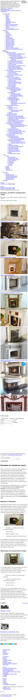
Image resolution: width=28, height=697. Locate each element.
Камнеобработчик (20, 418)
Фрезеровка (5, 672)
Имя (1, 419)
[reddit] (16, 644)
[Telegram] (7, 644)
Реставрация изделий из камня (10, 674)
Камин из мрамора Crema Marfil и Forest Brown (11, 292)
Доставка (5, 661)
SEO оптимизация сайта (6, 695)
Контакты (5, 180)
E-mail (14, 421)
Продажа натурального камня (9, 668)
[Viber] (10, 644)
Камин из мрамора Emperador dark (8, 239)
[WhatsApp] (8, 644)
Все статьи (25, 603)
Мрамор (5, 678)
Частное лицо (5, 418)
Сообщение (15, 422)
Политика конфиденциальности (7, 9)
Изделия (5, 650)
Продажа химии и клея (8, 670)
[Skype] (12, 644)
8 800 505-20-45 (4, 183)
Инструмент (6, 653)
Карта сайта (5, 664)
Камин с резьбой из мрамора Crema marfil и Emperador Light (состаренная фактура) (14, 361)
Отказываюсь (24, 2)
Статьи (4, 657)
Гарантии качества (7, 660)
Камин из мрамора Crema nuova (8, 221)
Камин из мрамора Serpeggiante (7, 274)
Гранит (4, 679)
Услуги (4, 667)
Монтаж (5, 676)
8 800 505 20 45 (6, 687)
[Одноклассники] (3, 644)
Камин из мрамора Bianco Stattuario (8, 257)
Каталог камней (6, 649)
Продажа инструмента (8, 669)
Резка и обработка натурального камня (11, 671)
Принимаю (24, 1)
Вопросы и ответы (7, 662)
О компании (6, 656)
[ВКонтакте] (1, 644)
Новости (5, 658)
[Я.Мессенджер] (5, 644)
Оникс (4, 680)
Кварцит (5, 682)
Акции (4, 50)
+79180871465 (4, 11)
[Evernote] (14, 644)
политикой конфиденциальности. (15, 454)
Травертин (5, 683)
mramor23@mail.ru (7, 689)
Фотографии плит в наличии (9, 684)
